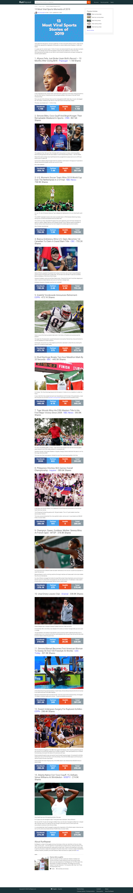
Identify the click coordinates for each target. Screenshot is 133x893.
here (78, 850)
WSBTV (67, 777)
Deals (112, 2)
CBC (73, 241)
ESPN (37, 297)
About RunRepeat (109, 891)
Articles (36, 6)
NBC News (71, 180)
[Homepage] (25, 2)
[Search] (89, 2)
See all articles (90, 30)
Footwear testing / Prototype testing (85, 891)
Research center (42, 6)
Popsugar (63, 61)
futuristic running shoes (54, 397)
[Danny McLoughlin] (36, 12)
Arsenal (64, 594)
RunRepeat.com (32, 889)
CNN (67, 118)
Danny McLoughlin (41, 12)
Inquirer (52, 470)
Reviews (96, 2)
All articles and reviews (63, 868)
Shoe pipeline (99, 891)
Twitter (53, 868)
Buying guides (104, 2)
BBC (49, 359)
